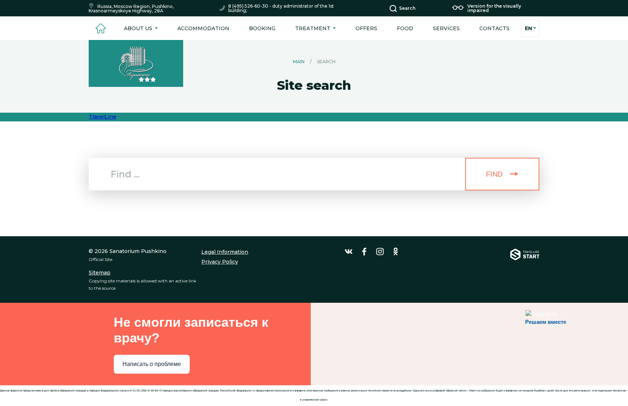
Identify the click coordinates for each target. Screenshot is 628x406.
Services (446, 28)
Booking (262, 28)
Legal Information (224, 252)
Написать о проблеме (151, 364)
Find (494, 174)
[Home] (100, 28)
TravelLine (102, 116)
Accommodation (203, 28)
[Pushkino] (136, 63)
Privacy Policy (219, 261)
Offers (366, 28)
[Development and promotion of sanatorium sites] (524, 269)
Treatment (312, 28)
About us (138, 28)
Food (405, 28)
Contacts (494, 28)
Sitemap (99, 272)
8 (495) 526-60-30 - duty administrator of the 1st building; (281, 8)
